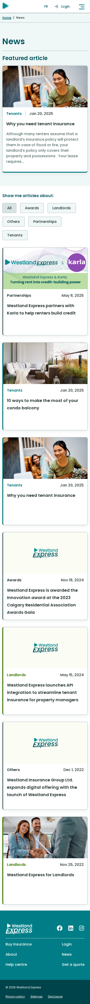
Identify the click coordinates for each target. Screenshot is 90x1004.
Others (13, 221)
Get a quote (73, 964)
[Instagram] (81, 928)
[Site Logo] (5, 5)
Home (6, 17)
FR (46, 6)
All (9, 208)
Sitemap (36, 996)
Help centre (16, 964)
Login (65, 6)
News (67, 954)
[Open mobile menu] (81, 6)
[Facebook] (60, 928)
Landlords (61, 208)
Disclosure (55, 996)
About (11, 954)
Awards (32, 208)
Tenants (15, 235)
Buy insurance (19, 944)
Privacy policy (15, 996)
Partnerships (45, 221)
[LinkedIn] (71, 928)
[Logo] (19, 928)
